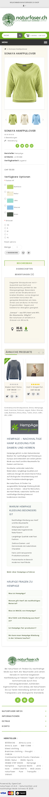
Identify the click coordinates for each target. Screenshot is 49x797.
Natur (15, 193)
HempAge (19, 153)
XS (8, 225)
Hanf (6, 410)
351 (5, 415)
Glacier (16, 207)
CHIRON (8, 754)
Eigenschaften (24, 269)
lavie (7, 768)
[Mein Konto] (24, 6)
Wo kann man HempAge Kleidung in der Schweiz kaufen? (24, 636)
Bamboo (17, 187)
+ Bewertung (11, 141)
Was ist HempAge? (17, 593)
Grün (35, 413)
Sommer (13, 410)
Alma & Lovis (25, 743)
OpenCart (16, 783)
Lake (15, 200)
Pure (21, 771)
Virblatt (8, 774)
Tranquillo (31, 771)
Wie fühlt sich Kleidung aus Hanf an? (24, 619)
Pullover (20, 410)
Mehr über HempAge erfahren (21, 572)
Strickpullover (22, 408)
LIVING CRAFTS (20, 768)
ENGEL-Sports (27, 760)
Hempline (9, 766)
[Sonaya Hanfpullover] (24, 83)
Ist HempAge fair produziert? (22, 628)
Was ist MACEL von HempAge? (22, 611)
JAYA (38, 766)
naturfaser (10, 771)
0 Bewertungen (10, 138)
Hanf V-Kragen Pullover (36, 387)
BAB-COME (26, 745)
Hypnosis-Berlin (25, 766)
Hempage (39, 408)
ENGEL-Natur (11, 760)
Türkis (29, 413)
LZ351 (10, 415)
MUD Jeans (35, 768)
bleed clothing (12, 748)
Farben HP (10, 180)
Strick (31, 408)
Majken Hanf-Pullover (14, 387)
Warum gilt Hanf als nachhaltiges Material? (24, 602)
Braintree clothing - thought (19, 751)
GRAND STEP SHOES (14, 763)
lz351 (40, 413)
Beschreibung (24, 263)
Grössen (9, 221)
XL (8, 237)
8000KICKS (10, 743)
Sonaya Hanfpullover (18, 49)
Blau (24, 413)
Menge (7, 247)
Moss (15, 214)
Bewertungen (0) (24, 274)
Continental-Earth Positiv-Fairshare (22, 757)
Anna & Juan (11, 745)
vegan (27, 410)
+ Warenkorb (12, 253)
